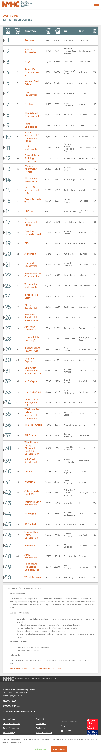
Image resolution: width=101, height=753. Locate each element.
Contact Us (40, 719)
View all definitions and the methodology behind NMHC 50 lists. (35, 668)
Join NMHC (41, 723)
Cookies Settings (40, 749)
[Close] (97, 739)
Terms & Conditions (11, 723)
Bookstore (40, 728)
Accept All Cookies (59, 749)
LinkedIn (67, 730)
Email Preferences (11, 728)
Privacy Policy (9, 732)
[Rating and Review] (92, 727)
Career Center (9, 719)
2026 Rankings (10, 15)
